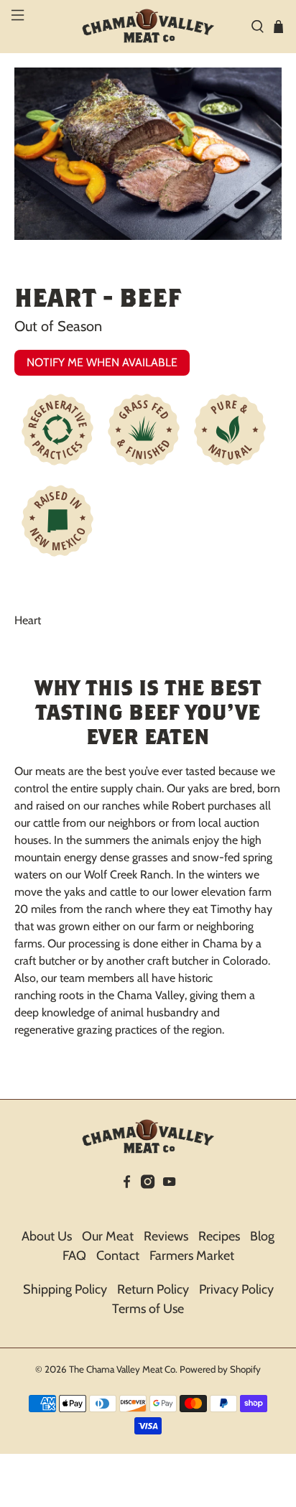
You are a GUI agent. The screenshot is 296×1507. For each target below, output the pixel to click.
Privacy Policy (236, 1289)
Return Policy (153, 1289)
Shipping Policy (65, 1289)
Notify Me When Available (102, 362)
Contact (117, 1255)
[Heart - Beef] (147, 154)
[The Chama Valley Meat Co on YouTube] (169, 1202)
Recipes (219, 1236)
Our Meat (108, 1236)
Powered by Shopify (220, 1369)
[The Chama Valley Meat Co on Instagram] (147, 1202)
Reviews (166, 1236)
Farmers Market (191, 1255)
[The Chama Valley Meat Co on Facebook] (127, 1202)
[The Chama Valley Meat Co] (148, 27)
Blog (262, 1236)
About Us (47, 1236)
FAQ (74, 1255)
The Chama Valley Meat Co (122, 1369)
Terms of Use (148, 1309)
